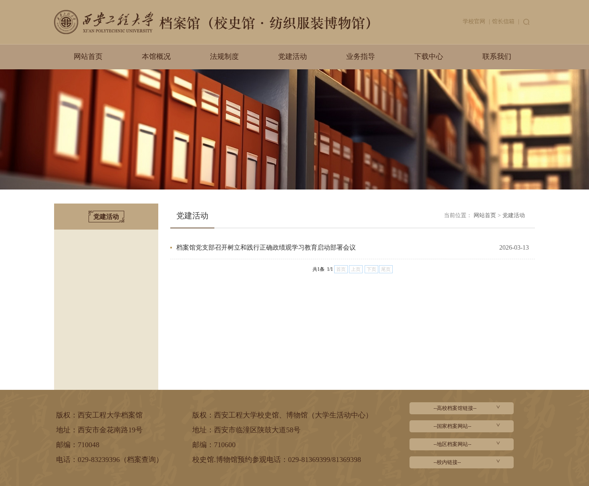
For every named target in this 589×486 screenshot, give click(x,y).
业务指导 (360, 56)
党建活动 (292, 56)
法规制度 (224, 56)
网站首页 (88, 56)
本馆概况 (156, 56)
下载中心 (428, 56)
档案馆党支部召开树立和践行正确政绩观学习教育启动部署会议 (266, 247)
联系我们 (496, 56)
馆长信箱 (503, 21)
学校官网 (474, 21)
